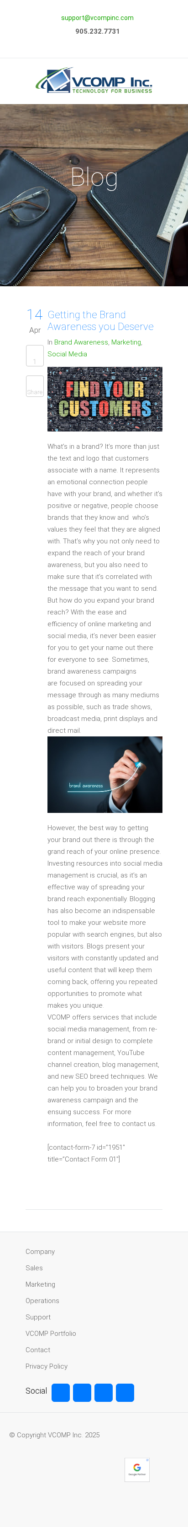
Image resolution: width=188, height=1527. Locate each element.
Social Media (67, 354)
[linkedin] (125, 1393)
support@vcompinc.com (97, 17)
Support (38, 1317)
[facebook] (61, 1393)
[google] (103, 1393)
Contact (38, 1350)
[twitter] (82, 1393)
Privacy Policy (47, 1366)
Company (40, 1252)
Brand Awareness (81, 342)
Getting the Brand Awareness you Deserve (100, 320)
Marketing (126, 342)
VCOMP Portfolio (51, 1333)
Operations (42, 1301)
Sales (34, 1268)
